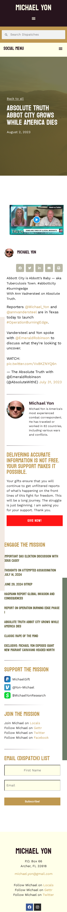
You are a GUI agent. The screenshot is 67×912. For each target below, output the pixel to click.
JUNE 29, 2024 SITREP (18, 584)
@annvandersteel (22, 312)
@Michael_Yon (37, 307)
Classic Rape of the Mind (21, 636)
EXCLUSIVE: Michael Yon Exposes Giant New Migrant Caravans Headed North (29, 648)
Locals (35, 723)
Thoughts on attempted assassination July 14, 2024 (30, 572)
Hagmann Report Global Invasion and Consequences (29, 596)
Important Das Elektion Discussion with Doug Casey (31, 558)
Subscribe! (32, 801)
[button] (33, 18)
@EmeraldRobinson (32, 338)
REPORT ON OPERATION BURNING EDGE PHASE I (31, 610)
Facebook (41, 737)
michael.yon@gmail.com (34, 874)
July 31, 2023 (50, 382)
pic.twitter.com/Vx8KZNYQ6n (31, 364)
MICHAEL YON (33, 7)
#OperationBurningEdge (27, 322)
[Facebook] (29, 907)
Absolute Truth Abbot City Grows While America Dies (31, 624)
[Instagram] (37, 907)
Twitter (39, 733)
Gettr (38, 728)
